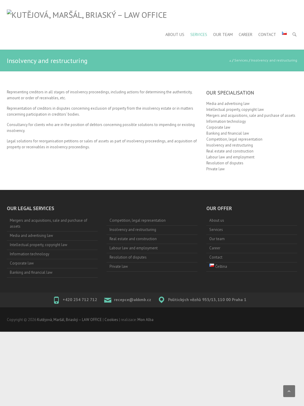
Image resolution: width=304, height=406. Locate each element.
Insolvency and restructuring (229, 145)
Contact (267, 34)
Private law (215, 168)
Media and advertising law (228, 103)
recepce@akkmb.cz (132, 299)
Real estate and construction (230, 151)
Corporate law (218, 127)
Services (198, 34)
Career (245, 34)
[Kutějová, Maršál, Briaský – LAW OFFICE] (87, 15)
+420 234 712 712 (80, 299)
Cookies (111, 319)
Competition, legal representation (234, 139)
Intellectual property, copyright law (235, 109)
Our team (223, 34)
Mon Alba (145, 319)
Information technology (226, 121)
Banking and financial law (227, 133)
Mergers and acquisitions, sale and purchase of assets (250, 115)
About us (174, 34)
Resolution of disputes (224, 163)
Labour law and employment (230, 157)
